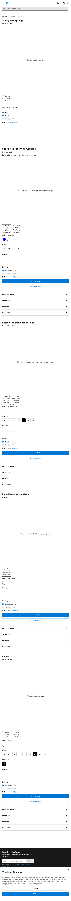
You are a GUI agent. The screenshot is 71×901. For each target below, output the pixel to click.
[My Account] (58, 3)
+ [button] (14, 258)
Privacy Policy (6, 866)
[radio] (4, 239)
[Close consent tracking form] (68, 869)
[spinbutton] (9, 258)
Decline (35, 888)
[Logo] (7, 3)
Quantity (5, 254)
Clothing (12, 16)
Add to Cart (35, 281)
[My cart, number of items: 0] (68, 3)
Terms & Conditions (24, 864)
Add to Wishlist (35, 286)
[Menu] (3, 3)
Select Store (13, 122)
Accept (35, 894)
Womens (4, 16)
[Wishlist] (61, 3)
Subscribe (30, 861)
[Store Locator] (64, 3)
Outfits (20, 16)
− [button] (4, 258)
